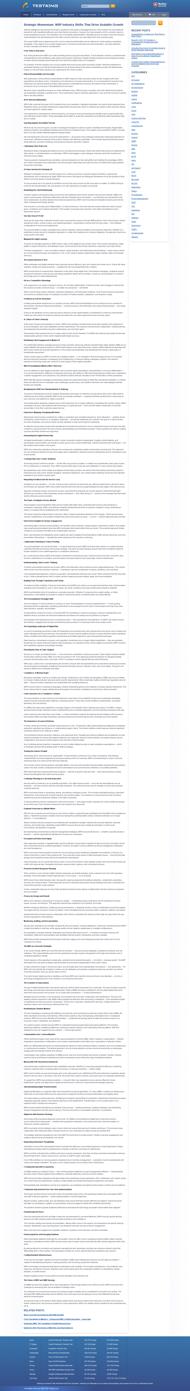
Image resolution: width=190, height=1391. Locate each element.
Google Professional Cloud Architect (61, 1374)
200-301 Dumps (90, 1348)
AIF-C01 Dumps (90, 1374)
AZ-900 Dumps (112, 1348)
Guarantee (33, 1348)
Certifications (51, 14)
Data (133, 130)
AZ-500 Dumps (112, 1370)
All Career (135, 80)
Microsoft (135, 179)
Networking (136, 187)
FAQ (103, 14)
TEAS (133, 222)
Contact (32, 1357)
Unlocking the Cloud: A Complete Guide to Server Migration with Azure (148, 49)
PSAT (133, 202)
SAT (133, 214)
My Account (137, 14)
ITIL (132, 164)
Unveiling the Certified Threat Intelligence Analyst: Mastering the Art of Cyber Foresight (148, 64)
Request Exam (68, 14)
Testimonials (34, 1353)
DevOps (134, 133)
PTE (133, 206)
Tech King (33, 1378)
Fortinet (134, 137)
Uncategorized (137, 233)
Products (37, 14)
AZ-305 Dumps (89, 1370)
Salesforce (135, 210)
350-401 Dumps (112, 1353)
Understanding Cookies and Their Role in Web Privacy (148, 35)
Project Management (139, 199)
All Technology (137, 87)
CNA (133, 114)
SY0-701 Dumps (90, 1340)
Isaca (133, 160)
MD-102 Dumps (112, 1357)
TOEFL (134, 229)
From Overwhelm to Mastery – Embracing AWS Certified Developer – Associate (57, 1319)
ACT (133, 76)
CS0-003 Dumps (113, 1361)
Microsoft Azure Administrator (59, 1353)
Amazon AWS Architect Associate (60, 1365)
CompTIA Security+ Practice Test (60, 1340)
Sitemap (32, 1374)
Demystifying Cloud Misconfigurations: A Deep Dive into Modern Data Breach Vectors (147, 56)
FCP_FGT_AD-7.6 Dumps (116, 1378)
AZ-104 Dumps (89, 1344)
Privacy (32, 1365)
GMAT (133, 141)
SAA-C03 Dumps (90, 1353)
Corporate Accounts (88, 14)
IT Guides (33, 1344)
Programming (136, 195)
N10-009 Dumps (113, 1340)
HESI (133, 153)
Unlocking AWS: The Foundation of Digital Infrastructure (47, 1323)
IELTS (133, 156)
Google (134, 145)
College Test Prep (138, 118)
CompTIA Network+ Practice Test (61, 1344)
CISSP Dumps (112, 1374)
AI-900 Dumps (89, 1357)
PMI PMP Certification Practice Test (61, 1370)
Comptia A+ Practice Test (58, 1348)
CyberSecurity (137, 126)
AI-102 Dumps (89, 1378)
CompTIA (135, 122)
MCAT (133, 176)
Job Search (136, 168)
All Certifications (137, 84)
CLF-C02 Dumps (113, 1365)
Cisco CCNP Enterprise (57, 1361)
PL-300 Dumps (112, 1344)
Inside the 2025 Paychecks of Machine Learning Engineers (48, 1328)
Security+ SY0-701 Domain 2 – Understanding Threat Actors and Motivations (144, 42)
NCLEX (134, 183)
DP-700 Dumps (90, 1361)
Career (134, 99)
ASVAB (134, 95)
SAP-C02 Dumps (90, 1365)
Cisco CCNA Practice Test (58, 1357)
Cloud (133, 110)
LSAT (133, 172)
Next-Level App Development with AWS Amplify (44, 1315)
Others (134, 191)
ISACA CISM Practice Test (58, 1378)
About (32, 1361)
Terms (32, 1370)
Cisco (133, 107)
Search (160, 23)
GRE (133, 149)
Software (134, 218)
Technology (136, 225)
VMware (134, 237)
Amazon (134, 91)
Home (25, 14)
